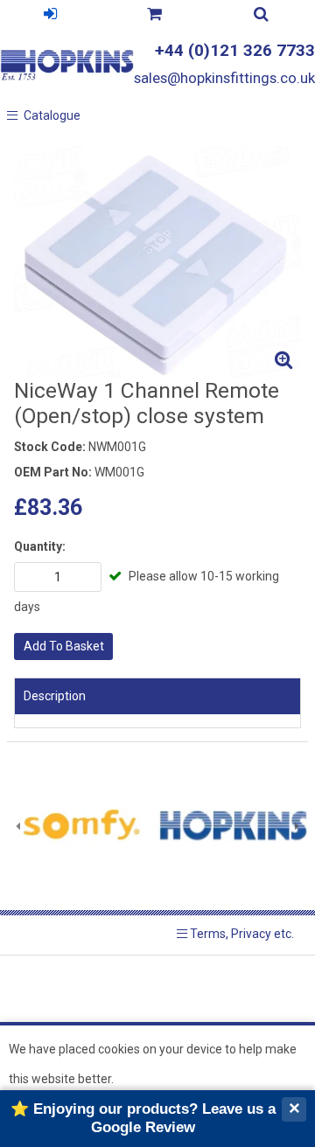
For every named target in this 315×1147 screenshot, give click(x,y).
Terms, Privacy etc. (240, 934)
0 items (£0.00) (155, 16)
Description (55, 696)
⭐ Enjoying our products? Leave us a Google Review (143, 1118)
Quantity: (40, 546)
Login (51, 16)
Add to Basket (64, 646)
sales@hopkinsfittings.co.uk (224, 78)
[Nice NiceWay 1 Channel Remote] (157, 262)
